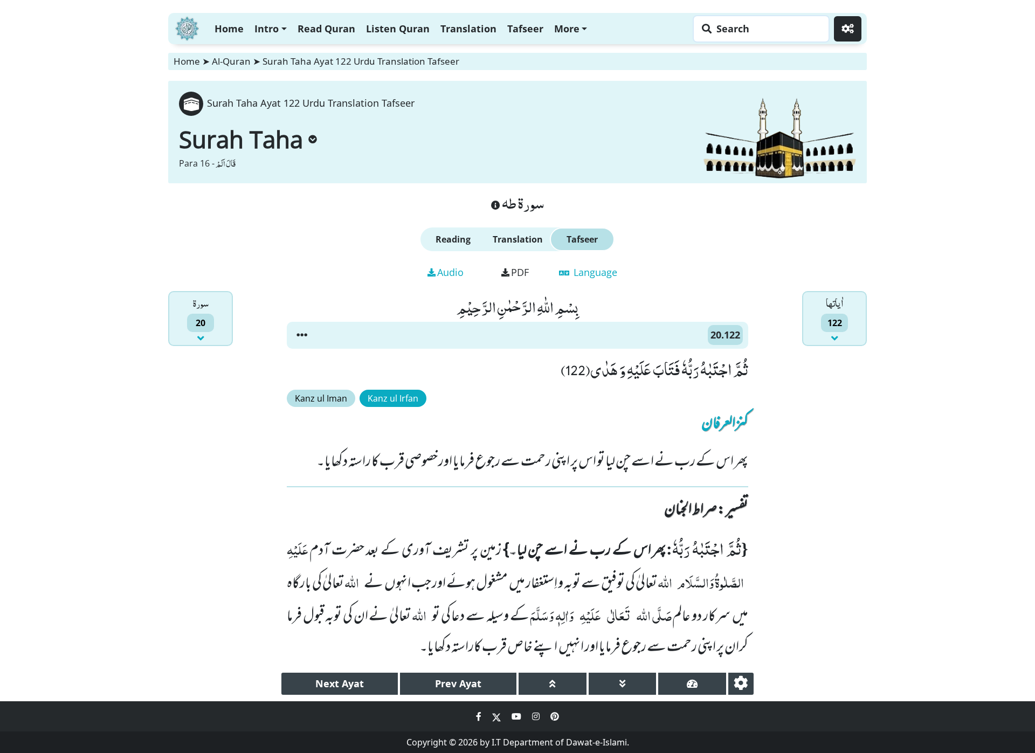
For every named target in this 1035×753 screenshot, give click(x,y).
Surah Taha (241, 139)
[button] (302, 335)
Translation (468, 28)
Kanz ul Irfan (393, 398)
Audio (450, 272)
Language (594, 272)
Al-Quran (231, 61)
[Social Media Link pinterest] (554, 716)
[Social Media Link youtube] (517, 716)
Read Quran (326, 28)
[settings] (741, 684)
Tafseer (525, 28)
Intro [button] (266, 28)
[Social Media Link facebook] (480, 716)
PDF (520, 272)
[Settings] (847, 29)
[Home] (187, 27)
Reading (453, 239)
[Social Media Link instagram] (537, 716)
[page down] (623, 684)
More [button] (566, 28)
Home (229, 28)
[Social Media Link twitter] (497, 716)
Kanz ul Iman (321, 398)
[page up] (553, 684)
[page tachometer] (692, 684)
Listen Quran (398, 28)
